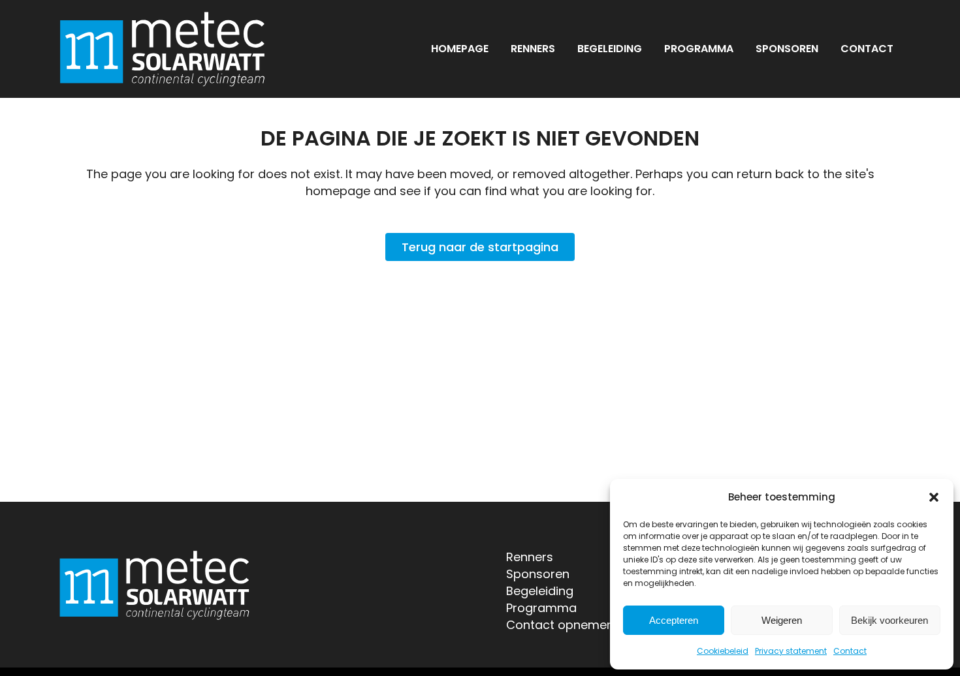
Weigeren (781, 620)
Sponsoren (537, 574)
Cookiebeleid (722, 650)
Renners (529, 557)
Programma (541, 608)
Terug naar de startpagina (480, 247)
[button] (933, 497)
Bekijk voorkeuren (889, 620)
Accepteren (673, 620)
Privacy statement (791, 650)
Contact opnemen (560, 625)
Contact (850, 650)
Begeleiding (539, 591)
